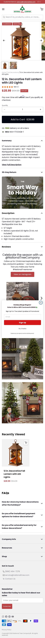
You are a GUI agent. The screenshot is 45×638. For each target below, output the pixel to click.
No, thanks (22, 328)
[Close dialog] (40, 302)
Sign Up (22, 322)
